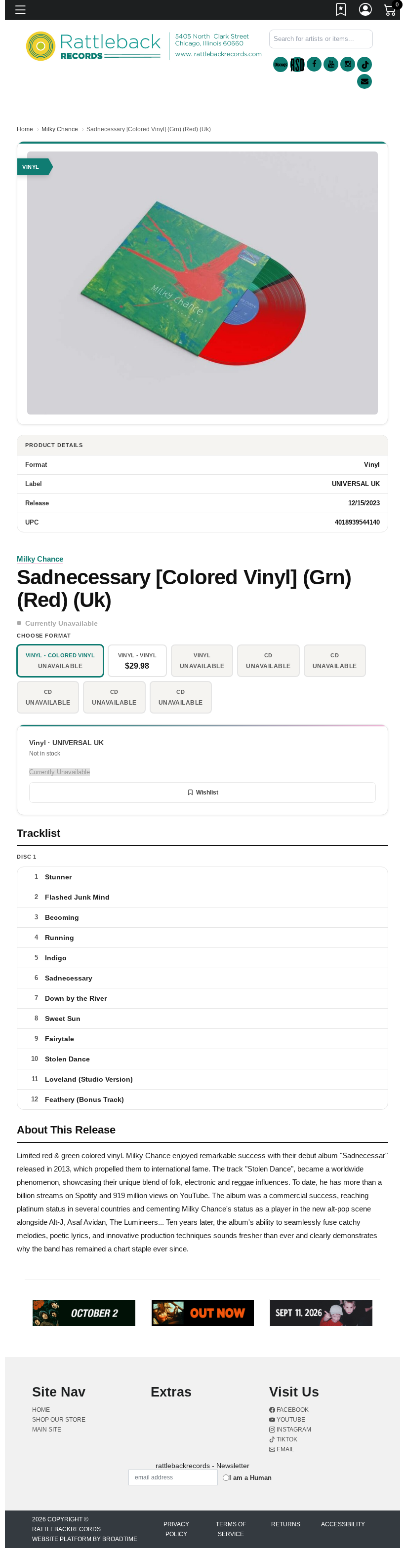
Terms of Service (231, 1529)
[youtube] (331, 64)
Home (25, 129)
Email (284, 1449)
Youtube (290, 1419)
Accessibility (343, 1524)
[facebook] (314, 64)
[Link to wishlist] (341, 11)
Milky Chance (59, 129)
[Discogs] (280, 64)
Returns (285, 1524)
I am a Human (250, 1477)
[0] (390, 12)
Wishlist (207, 792)
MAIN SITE (46, 1429)
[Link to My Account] (366, 11)
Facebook (292, 1409)
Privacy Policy (176, 1529)
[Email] (364, 81)
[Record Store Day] (297, 64)
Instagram (293, 1429)
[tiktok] (364, 64)
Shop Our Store (58, 1419)
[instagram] (347, 64)
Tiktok (286, 1439)
